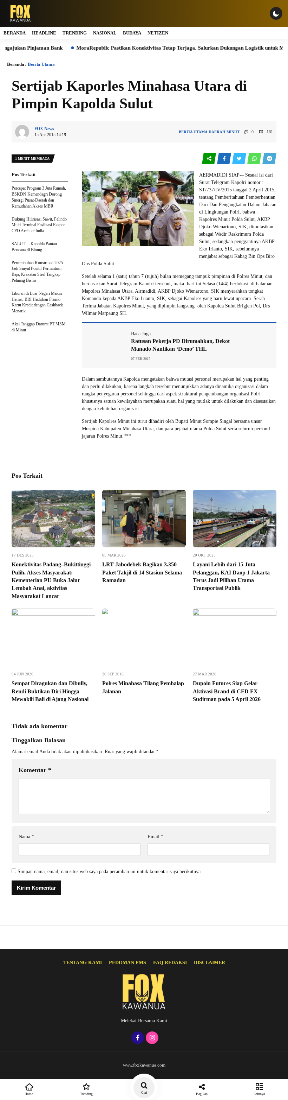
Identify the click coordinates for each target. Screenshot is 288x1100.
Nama (26, 836)
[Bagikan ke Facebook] (224, 158)
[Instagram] (151, 1038)
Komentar (35, 770)
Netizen (158, 33)
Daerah (217, 132)
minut (233, 132)
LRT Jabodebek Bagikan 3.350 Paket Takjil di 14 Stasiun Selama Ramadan (142, 572)
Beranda (15, 33)
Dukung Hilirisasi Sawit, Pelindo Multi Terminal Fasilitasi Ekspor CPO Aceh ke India (39, 225)
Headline (44, 33)
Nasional (105, 33)
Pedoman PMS (127, 962)
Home (29, 1094)
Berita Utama (41, 64)
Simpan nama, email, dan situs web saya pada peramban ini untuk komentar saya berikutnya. (110, 871)
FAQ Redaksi (170, 962)
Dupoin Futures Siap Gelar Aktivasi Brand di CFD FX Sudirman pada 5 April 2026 (227, 691)
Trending (75, 33)
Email (155, 836)
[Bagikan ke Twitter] (239, 158)
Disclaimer (209, 962)
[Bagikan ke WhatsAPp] (254, 158)
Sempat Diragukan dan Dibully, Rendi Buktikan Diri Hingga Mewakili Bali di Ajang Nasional (50, 691)
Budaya (132, 33)
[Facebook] (137, 1038)
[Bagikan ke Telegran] (269, 158)
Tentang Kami (82, 962)
